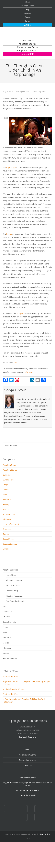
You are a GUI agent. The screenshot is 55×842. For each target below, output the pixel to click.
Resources (7, 529)
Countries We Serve (27, 47)
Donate (27, 21)
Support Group (12, 590)
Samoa (6, 534)
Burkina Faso (8, 479)
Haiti (5, 494)
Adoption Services (26, 50)
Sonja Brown (23, 91)
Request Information (27, 760)
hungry (20, 313)
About (27, 2)
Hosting (6, 504)
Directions (32, 737)
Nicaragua (7, 519)
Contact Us (7, 611)
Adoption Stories (28, 43)
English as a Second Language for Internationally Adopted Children (27, 682)
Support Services (10, 544)
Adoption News (9, 465)
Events (5, 489)
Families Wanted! (10, 658)
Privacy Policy (44, 834)
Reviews (27, 13)
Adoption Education (14, 580)
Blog (27, 9)
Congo (5, 484)
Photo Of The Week (11, 524)
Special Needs (8, 539)
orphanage (11, 167)
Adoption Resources (14, 596)
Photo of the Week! (11, 676)
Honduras (7, 499)
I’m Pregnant (27, 40)
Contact (28, 17)
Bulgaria (6, 475)
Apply (27, 24)
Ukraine (6, 549)
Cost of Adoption (10, 622)
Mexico (6, 509)
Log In (27, 838)
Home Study (11, 575)
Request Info (27, 54)
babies (9, 234)
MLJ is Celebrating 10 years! (14, 689)
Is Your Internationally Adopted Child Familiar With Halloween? (24, 700)
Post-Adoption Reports (15, 601)
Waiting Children (27, 6)
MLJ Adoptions (39, 91)
